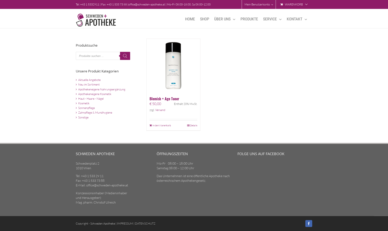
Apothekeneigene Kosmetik (94, 94)
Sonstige (83, 117)
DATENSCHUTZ (144, 223)
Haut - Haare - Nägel (91, 98)
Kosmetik (84, 103)
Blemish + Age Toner (164, 98)
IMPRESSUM (124, 223)
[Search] (125, 56)
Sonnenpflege (86, 108)
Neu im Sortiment (89, 84)
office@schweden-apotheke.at (146, 4)
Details (193, 125)
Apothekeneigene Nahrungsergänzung (101, 89)
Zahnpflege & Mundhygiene (95, 112)
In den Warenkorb (161, 125)
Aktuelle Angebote (89, 80)
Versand (160, 110)
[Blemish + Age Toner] (173, 65)
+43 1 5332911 (89, 4)
